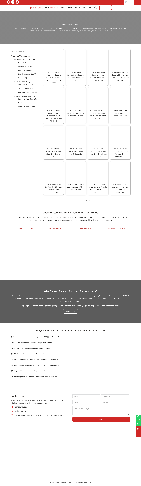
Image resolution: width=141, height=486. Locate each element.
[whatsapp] (138, 423)
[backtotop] (138, 434)
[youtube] (8, 2)
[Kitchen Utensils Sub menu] (89, 454)
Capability (53, 458)
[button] (70, 337)
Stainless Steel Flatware (79, 449)
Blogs (83, 7)
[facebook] (13, 2)
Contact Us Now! (70, 311)
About (75, 7)
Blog (51, 468)
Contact (89, 7)
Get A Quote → (106, 7)
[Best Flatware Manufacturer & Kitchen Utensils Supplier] (36, 7)
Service (69, 7)
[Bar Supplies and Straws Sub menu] (91, 459)
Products (53, 7)
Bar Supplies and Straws (80, 458)
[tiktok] (17, 2)
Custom (62, 7)
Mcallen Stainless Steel (63, 482)
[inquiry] (138, 429)
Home (47, 7)
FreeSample (138, 418)
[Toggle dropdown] (58, 7)
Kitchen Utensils (80, 454)
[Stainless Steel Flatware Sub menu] (91, 449)
